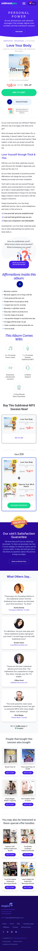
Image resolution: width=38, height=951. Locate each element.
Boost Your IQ (10, 767)
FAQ (18, 924)
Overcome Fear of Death (28, 768)
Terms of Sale (17, 941)
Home (4, 924)
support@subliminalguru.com (14, 917)
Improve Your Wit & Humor (26, 485)
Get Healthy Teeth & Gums (28, 800)
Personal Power (19, 41)
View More (19, 31)
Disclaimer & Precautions (10, 944)
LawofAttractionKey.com (19, 645)
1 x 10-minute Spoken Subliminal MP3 (28, 357)
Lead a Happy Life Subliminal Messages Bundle (28, 881)
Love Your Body (26, 419)
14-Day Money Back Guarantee (19, 395)
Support (27, 376)
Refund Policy (26, 927)
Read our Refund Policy (19, 561)
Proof (12, 924)
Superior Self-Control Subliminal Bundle (10, 848)
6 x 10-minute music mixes (10, 356)
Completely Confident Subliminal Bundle (28, 848)
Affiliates (6, 927)
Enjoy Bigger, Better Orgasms (10, 800)
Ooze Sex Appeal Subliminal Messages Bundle (10, 881)
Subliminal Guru (8, 41)
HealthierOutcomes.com (19, 682)
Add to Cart (19, 438)
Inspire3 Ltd (7, 938)
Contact (15, 927)
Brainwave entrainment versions (10, 377)
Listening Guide (28, 924)
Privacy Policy (7, 941)
